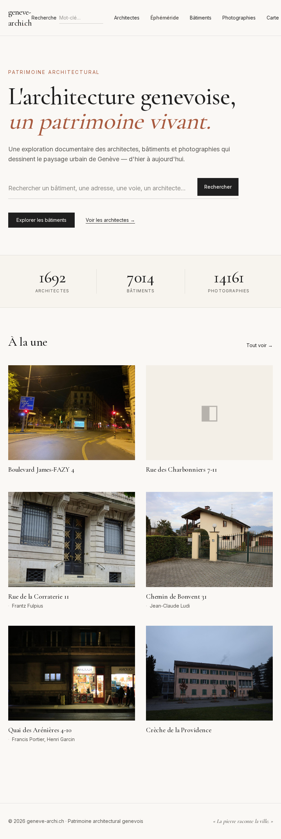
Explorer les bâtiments (41, 220)
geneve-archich (20, 17)
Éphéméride (164, 18)
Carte (273, 18)
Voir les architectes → (110, 220)
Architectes (126, 18)
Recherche (44, 18)
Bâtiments (200, 18)
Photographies (239, 18)
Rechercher (218, 187)
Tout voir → (259, 345)
